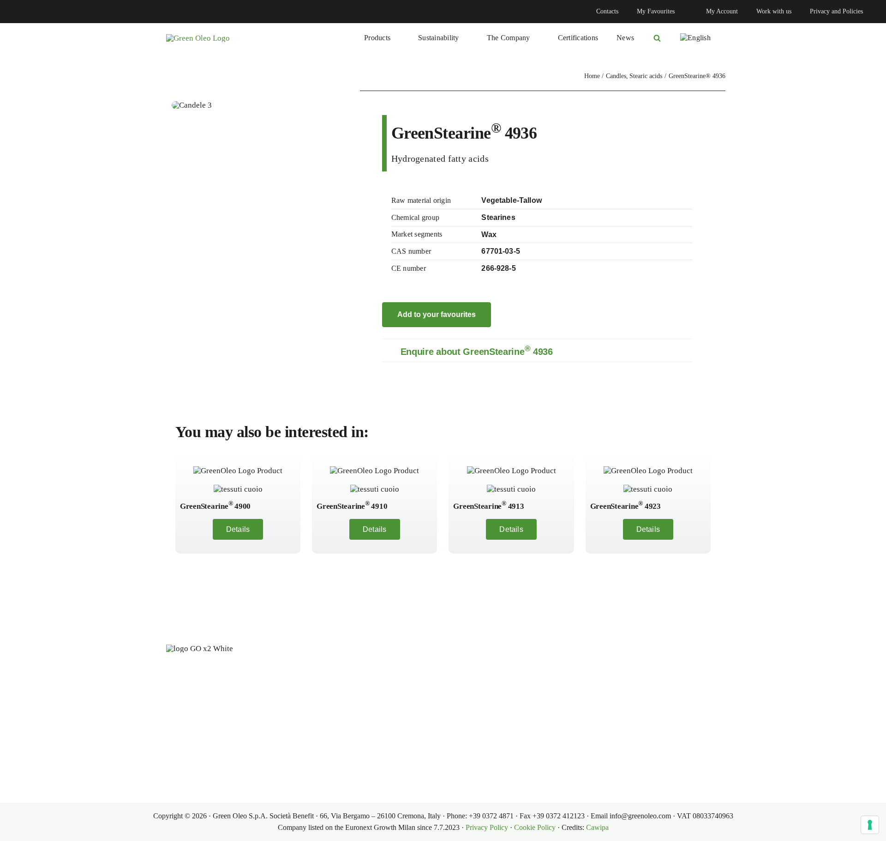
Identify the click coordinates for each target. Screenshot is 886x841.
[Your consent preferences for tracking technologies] (870, 825)
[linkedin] (16, 11)
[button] (537, 350)
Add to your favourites (436, 314)
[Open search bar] (657, 38)
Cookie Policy (535, 827)
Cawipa (597, 827)
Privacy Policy (487, 827)
